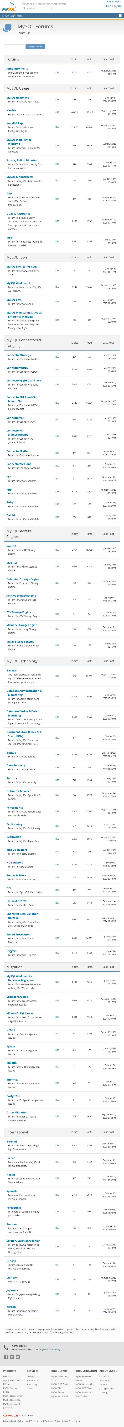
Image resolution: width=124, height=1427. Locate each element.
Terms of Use (36, 1421)
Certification (32, 1380)
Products (9, 1371)
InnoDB (11, 546)
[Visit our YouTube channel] (17, 1358)
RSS (57, 72)
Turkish (11, 1261)
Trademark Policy (52, 1421)
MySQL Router (57, 1392)
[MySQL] (9, 7)
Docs (9, 193)
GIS (8, 888)
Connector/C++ (16, 418)
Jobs (9, 237)
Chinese (11, 1277)
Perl (8, 476)
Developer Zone (12, 16)
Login (108, 6)
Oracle (10, 1030)
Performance (14, 807)
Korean (11, 1307)
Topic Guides (81, 1396)
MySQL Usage (17, 88)
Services (32, 1371)
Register (118, 6)
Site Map (103, 1392)
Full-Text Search (16, 901)
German (11, 1141)
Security (11, 778)
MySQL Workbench (18, 283)
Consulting (32, 1384)
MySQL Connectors (84, 1392)
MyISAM (11, 562)
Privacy (6, 1421)
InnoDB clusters (16, 850)
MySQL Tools (16, 257)
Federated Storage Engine (22, 579)
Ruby (9, 502)
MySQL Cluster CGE (12, 1400)
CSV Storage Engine (18, 612)
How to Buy (104, 1380)
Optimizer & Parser (18, 791)
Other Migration (16, 1112)
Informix (12, 1079)
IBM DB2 (11, 1063)
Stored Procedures (18, 934)
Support (30, 1388)
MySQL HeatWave (17, 97)
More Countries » (51, 1349)
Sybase (10, 1046)
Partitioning (14, 824)
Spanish (11, 1191)
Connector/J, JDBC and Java (23, 380)
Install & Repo (15, 123)
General (11, 670)
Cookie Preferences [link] (71, 1421)
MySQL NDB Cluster (60, 1384)
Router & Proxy (16, 875)
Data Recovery (15, 765)
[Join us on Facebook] (5, 1358)
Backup (11, 752)
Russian (11, 1224)
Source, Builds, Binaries (21, 160)
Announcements (17, 68)
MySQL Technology (21, 661)
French (10, 1158)
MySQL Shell (14, 299)
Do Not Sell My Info (19, 1421)
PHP (9, 489)
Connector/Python (18, 451)
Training (31, 1376)
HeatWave (8, 1376)
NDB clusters (14, 862)
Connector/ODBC (17, 368)
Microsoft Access (17, 997)
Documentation (86, 1371)
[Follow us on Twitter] (11, 1358)
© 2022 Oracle (26, 1415)
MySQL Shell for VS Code (21, 266)
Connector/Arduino (18, 464)
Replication (13, 837)
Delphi (10, 515)
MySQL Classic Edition (13, 1396)
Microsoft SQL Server (19, 1013)
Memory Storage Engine (21, 625)
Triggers (11, 951)
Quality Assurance (18, 213)
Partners (103, 1384)
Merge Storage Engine (20, 641)
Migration (14, 967)
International (17, 1132)
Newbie (11, 110)
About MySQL (108, 1371)
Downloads (59, 1371)
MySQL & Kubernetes (19, 177)
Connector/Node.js (18, 355)
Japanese (12, 1290)
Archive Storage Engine (21, 595)
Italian (10, 1174)
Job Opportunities (107, 1388)
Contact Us (104, 1376)
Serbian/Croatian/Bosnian (23, 1241)
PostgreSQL (13, 1096)
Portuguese (13, 1207)
